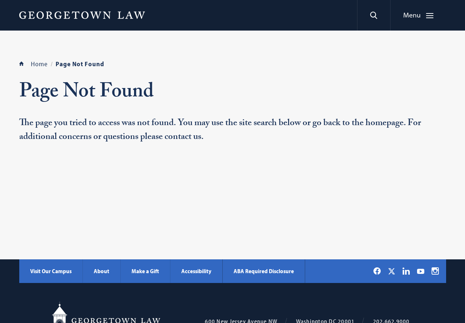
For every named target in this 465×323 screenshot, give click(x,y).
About (101, 271)
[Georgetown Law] (82, 15)
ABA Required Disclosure (264, 271)
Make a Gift (145, 271)
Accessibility (196, 271)
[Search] (373, 15)
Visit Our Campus (51, 271)
